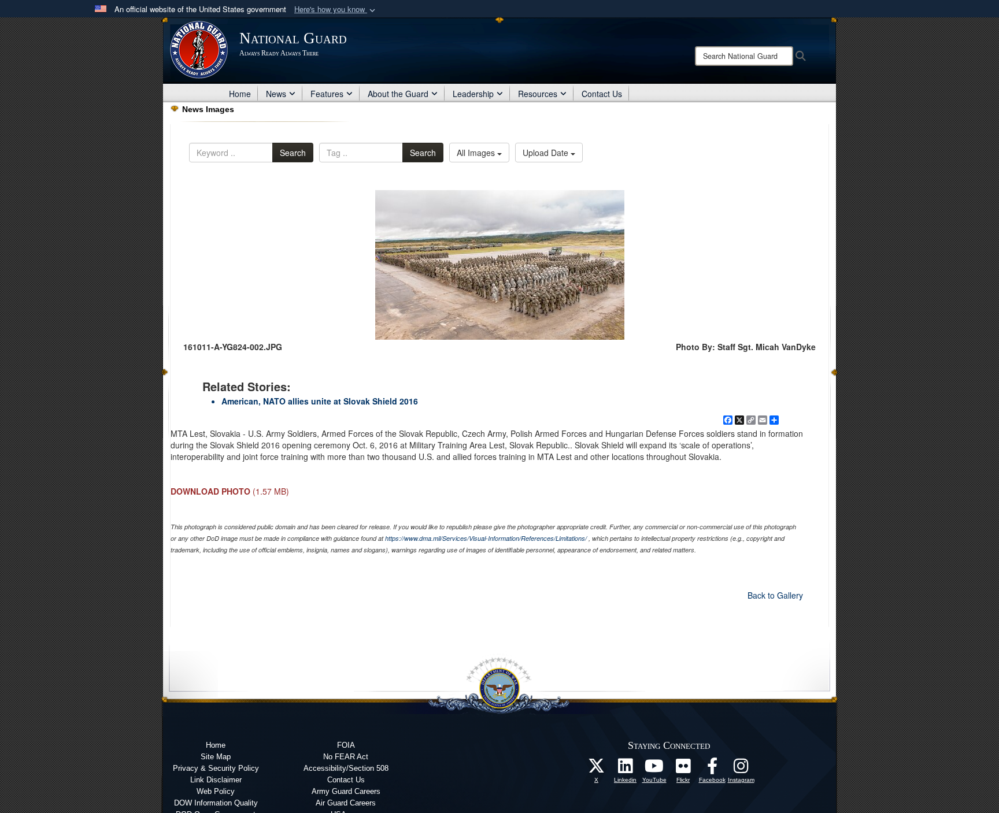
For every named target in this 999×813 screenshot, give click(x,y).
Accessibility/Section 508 (346, 768)
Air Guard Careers (346, 803)
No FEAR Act (345, 756)
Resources (537, 93)
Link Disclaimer (216, 779)
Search (293, 152)
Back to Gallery (775, 595)
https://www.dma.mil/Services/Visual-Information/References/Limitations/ (486, 538)
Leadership (473, 93)
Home (240, 93)
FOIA (346, 745)
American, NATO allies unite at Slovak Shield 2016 (319, 401)
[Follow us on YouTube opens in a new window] (654, 769)
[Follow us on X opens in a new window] (596, 769)
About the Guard (398, 93)
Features (326, 93)
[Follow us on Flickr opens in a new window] (683, 769)
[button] (336, 9)
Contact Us (602, 93)
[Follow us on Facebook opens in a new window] (712, 769)
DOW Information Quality (216, 803)
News (276, 93)
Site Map (216, 756)
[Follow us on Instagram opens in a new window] (741, 769)
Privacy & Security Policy (216, 768)
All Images (477, 152)
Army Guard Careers (346, 791)
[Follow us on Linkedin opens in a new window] (625, 769)
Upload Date (547, 152)
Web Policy (216, 791)
